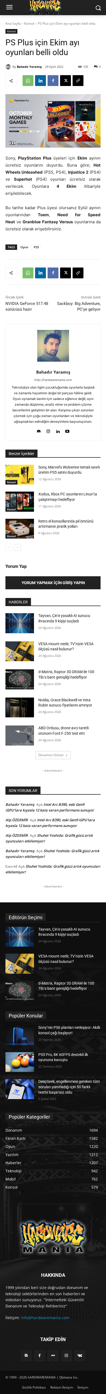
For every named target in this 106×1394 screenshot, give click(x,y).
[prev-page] (8, 547)
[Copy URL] (78, 80)
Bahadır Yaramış (29, 67)
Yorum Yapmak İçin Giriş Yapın (53, 582)
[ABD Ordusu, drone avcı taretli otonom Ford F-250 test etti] (19, 735)
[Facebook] (53, 80)
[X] (65, 80)
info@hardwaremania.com (45, 1317)
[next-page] (17, 547)
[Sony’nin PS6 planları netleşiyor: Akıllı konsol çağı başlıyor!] (19, 1035)
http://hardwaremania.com (53, 380)
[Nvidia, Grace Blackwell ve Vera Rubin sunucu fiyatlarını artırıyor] (19, 708)
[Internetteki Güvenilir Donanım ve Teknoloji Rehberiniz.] (53, 1236)
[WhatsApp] (28, 80)
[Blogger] (26, 1355)
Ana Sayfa (13, 23)
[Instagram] (48, 430)
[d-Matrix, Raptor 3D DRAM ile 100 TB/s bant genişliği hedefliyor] (19, 679)
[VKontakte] (79, 1355)
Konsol (29, 23)
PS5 (36, 247)
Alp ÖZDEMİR (16, 819)
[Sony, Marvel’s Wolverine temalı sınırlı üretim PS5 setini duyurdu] (19, 475)
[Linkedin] (40, 80)
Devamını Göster (51, 755)
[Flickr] (53, 1355)
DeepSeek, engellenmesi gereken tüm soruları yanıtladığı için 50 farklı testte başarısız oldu (69, 1086)
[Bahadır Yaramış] (9, 66)
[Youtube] (67, 430)
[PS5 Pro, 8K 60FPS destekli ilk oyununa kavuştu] (19, 1062)
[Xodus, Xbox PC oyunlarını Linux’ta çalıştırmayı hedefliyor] (19, 502)
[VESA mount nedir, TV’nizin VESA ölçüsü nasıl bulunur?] (19, 651)
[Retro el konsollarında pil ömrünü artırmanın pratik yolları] (19, 529)
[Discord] (39, 430)
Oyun (24, 247)
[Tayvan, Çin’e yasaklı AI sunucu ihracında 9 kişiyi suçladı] (19, 623)
